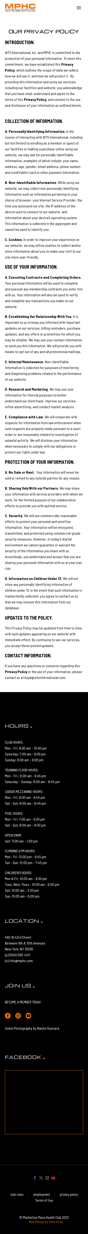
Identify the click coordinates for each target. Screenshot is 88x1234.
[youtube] (28, 1016)
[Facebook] (35, 1178)
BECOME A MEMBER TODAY (23, 1002)
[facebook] (8, 1016)
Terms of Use (44, 1200)
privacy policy (69, 1194)
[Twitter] (41, 1178)
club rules (16, 1194)
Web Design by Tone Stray (46, 1222)
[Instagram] (47, 1178)
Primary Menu (79, 7)
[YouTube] (53, 1178)
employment (41, 1194)
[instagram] (18, 1016)
